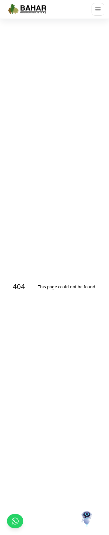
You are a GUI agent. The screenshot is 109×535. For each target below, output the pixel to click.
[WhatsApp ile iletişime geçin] (15, 521)
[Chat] (87, 513)
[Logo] (28, 9)
